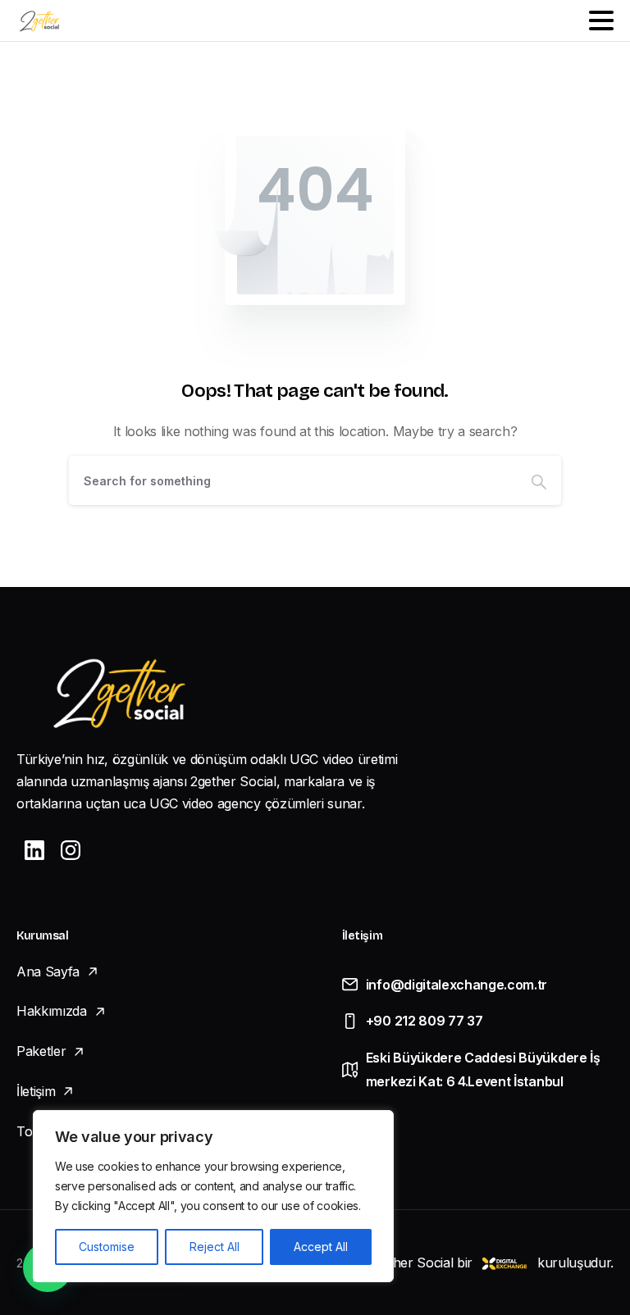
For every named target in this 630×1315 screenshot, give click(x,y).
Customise (107, 1247)
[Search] (539, 480)
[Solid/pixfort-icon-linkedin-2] (34, 850)
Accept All (321, 1247)
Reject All (214, 1247)
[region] (213, 1196)
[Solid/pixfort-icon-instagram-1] (70, 850)
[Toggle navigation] (601, 20)
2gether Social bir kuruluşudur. (491, 1262)
